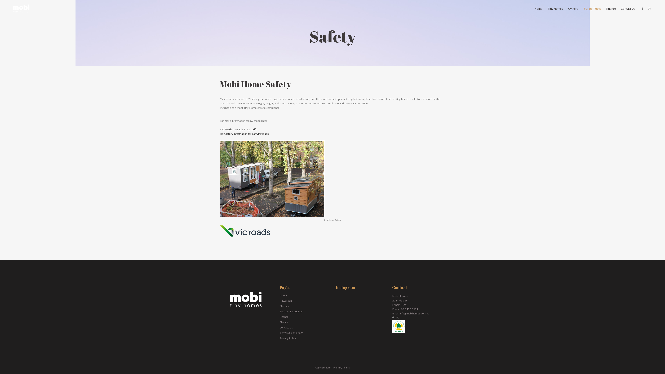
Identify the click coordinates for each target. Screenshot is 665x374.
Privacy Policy (288, 338)
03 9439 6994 (409, 309)
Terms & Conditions (291, 333)
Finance (284, 316)
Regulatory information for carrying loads (244, 133)
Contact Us (286, 327)
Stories (284, 322)
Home (283, 295)
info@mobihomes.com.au (414, 313)
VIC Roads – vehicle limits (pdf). (238, 129)
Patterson (286, 300)
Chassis (284, 306)
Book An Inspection (291, 311)
